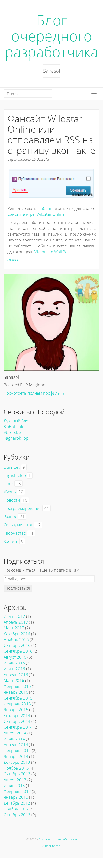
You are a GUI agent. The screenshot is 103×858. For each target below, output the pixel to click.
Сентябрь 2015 (18, 698)
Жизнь (10, 491)
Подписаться (17, 588)
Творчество (15, 533)
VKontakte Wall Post (52, 251)
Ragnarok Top (16, 438)
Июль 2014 (14, 739)
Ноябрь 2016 (16, 639)
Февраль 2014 (17, 750)
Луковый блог (17, 420)
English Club (15, 475)
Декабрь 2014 (17, 715)
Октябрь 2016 (17, 645)
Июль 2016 (14, 663)
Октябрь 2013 (17, 773)
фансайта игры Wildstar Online (35, 214)
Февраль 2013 (17, 791)
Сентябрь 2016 (18, 651)
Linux (8, 483)
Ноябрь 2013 (16, 768)
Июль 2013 (14, 785)
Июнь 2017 (14, 616)
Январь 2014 (16, 756)
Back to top (52, 846)
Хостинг (11, 541)
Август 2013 (15, 779)
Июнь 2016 (14, 668)
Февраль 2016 (17, 686)
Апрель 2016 (16, 674)
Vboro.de (12, 432)
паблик (45, 208)
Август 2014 (15, 733)
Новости (12, 500)
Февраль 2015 (17, 704)
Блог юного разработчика (58, 839)
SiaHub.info (14, 426)
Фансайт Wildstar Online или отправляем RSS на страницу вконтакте (51, 134)
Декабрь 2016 (17, 634)
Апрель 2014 (16, 744)
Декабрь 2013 (17, 762)
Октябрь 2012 (17, 814)
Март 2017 (14, 628)
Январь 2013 (16, 797)
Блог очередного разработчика (51, 36)
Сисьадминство (18, 524)
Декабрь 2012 (17, 803)
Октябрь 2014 (17, 721)
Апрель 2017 (16, 622)
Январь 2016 (16, 692)
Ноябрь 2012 (16, 809)
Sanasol (11, 377)
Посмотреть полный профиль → (34, 393)
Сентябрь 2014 (18, 727)
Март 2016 (14, 680)
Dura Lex (12, 467)
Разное (10, 516)
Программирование (22, 508)
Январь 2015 (16, 709)
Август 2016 (15, 657)
